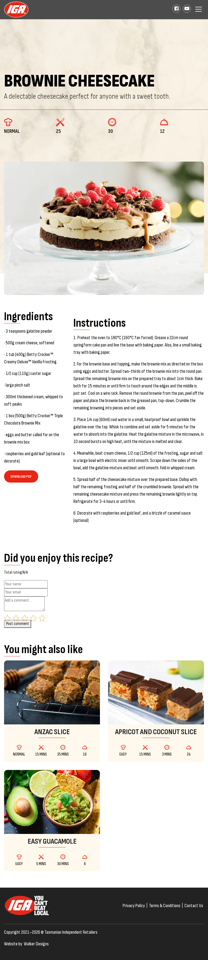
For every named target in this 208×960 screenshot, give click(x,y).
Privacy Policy (134, 905)
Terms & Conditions (164, 905)
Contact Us (193, 905)
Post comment (17, 623)
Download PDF (21, 476)
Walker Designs (36, 944)
